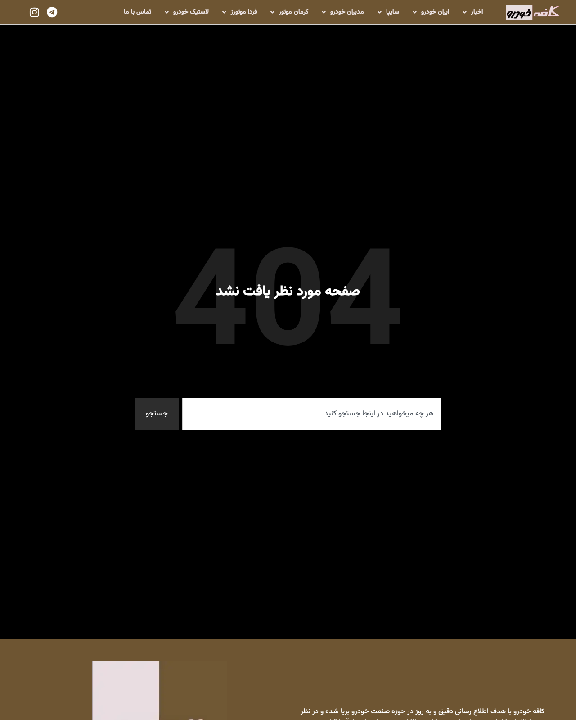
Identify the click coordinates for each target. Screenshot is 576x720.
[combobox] (311, 414)
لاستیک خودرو (191, 12)
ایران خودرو (435, 12)
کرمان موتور (293, 12)
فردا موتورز (244, 12)
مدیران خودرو (347, 12)
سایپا (392, 12)
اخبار (477, 12)
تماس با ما (137, 12)
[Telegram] (51, 12)
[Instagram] (34, 12)
